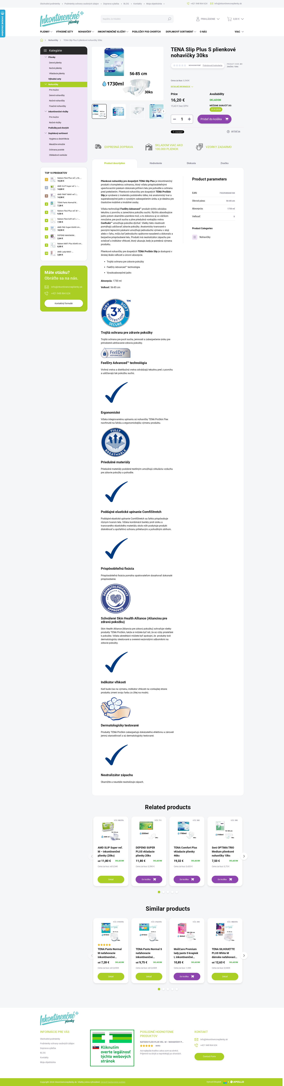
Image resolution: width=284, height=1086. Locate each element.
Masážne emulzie (57, 144)
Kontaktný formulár (64, 303)
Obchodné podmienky (50, 4)
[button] (159, 892)
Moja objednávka (154, 4)
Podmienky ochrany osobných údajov (81, 4)
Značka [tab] (225, 163)
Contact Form (209, 1056)
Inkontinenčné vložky (58, 111)
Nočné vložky (55, 122)
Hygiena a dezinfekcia (59, 139)
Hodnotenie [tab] (156, 163)
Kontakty (137, 4)
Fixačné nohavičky (57, 106)
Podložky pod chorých (58, 128)
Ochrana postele (56, 150)
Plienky (51, 57)
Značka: (232, 67)
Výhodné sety (54, 79)
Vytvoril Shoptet (213, 1082)
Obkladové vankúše (58, 155)
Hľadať (169, 19)
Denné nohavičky (57, 95)
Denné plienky (55, 62)
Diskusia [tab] (191, 163)
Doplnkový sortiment (58, 133)
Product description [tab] (114, 163)
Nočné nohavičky (57, 100)
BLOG (126, 4)
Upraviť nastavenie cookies (113, 1082)
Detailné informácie (180, 87)
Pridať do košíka (211, 119)
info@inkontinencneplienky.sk (66, 287)
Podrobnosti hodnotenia (212, 65)
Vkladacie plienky (57, 73)
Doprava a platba (111, 4)
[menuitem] (46, 31)
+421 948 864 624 (60, 293)
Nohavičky (53, 84)
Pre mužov (54, 90)
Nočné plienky (55, 68)
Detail (110, 879)
